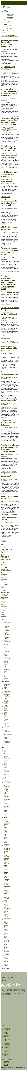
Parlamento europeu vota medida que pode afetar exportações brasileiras (9, 251)
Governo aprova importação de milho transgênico (9, 348)
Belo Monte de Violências (6, 650)
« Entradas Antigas (5, 536)
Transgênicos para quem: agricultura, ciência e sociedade (8, 148)
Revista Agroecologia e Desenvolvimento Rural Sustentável (8, 734)
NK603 (2, 595)
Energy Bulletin (6, 788)
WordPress (3, 1069)
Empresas (9, 26)
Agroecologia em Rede (7, 684)
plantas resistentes (4, 597)
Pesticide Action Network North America (6, 871)
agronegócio (3, 551)
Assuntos (6, 12)
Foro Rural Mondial (6, 802)
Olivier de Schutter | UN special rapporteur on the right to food (6, 862)
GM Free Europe (6, 812)
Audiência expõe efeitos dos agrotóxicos (10, 373)
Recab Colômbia (6, 890)
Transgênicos (10, 18)
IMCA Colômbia (6, 821)
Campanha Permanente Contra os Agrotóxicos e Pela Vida (7, 696)
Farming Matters (6, 791)
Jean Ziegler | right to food (6, 832)
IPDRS (5, 828)
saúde (6, 606)
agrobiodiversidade (7, 549)
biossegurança (5, 556)
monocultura (3, 588)
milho (5, 579)
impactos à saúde (4, 575)
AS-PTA (6, 688)
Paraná (5, 595)
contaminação (6, 559)
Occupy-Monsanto (6, 856)
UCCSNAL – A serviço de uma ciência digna (7, 945)
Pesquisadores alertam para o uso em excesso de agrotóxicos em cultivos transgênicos (10, 448)
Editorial (6, 11)
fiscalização (3, 565)
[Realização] (10, 986)
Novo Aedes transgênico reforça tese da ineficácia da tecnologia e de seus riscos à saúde (9, 201)
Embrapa (4, 562)
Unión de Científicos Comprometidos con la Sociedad (8, 955)
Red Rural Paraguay (6, 921)
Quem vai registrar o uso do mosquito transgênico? (9, 474)
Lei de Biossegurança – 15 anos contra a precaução (10, 174)
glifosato (4, 567)
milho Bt (3, 580)
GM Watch (5, 815)
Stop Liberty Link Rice (6, 939)
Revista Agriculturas (7, 728)
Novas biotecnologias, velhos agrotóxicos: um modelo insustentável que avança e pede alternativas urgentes (10, 120)
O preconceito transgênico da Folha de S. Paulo (9, 422)
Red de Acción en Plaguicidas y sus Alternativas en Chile (7, 905)
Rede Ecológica (6, 725)
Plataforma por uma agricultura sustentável (6, 878)
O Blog (5, 2)
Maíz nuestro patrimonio (6, 843)
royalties (3, 606)
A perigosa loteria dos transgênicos (9, 497)
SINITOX (6, 743)
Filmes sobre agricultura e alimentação (7, 666)
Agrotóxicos (10, 15)
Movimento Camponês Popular (6, 704)
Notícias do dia (6, 711)
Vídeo (8, 21)
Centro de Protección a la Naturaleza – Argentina (6, 773)
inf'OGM (6, 827)
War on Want (5, 966)
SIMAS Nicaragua (6, 935)
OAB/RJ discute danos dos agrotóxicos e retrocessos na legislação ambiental (10, 311)
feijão (4, 564)
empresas (14, 129)
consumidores (4, 557)
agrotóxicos (10, 49)
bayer (2, 554)
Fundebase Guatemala (6, 805)
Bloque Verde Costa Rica (5, 766)
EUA (2, 564)
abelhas (5, 547)
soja (2, 610)
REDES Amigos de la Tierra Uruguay (6, 926)
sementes (5, 608)
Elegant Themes (11, 1067)
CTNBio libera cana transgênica (9, 228)
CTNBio (9, 25)
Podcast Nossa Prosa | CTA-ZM (6, 715)
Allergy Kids (5, 632)
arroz (6, 552)
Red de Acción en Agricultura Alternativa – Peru (6, 896)
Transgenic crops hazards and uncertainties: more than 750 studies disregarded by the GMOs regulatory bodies (8, 282)
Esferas (5, 24)
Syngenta (5, 612)
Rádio (8, 22)
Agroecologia (10, 14)
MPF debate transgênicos (6, 337)
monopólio (3, 590)
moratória (2, 594)
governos (14, 98)
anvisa (3, 552)
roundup (3, 604)
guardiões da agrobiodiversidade (6, 569)
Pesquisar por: (4, 538)
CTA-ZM (6, 701)
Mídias (5, 19)
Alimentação (10, 17)
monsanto (5, 592)
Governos (9, 28)
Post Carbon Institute (6, 883)
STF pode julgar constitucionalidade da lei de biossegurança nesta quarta (10, 92)
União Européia (3, 615)
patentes (2, 597)
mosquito (6, 594)
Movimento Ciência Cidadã (6, 708)
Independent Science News (7, 824)
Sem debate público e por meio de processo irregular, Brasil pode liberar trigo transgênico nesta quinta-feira (9, 41)
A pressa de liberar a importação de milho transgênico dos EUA (9, 398)
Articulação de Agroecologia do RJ (7, 637)
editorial (16, 428)
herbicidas (4, 572)
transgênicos (4, 51)
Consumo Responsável (7, 657)
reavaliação (3, 599)
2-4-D (2, 547)
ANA (5, 687)
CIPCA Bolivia (5, 779)
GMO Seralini (5, 818)
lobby (2, 579)
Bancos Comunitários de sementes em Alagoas (7, 644)
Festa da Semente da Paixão (6, 661)
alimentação (3, 73)
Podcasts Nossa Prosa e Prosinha (6, 721)
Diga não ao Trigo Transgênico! (8, 68)
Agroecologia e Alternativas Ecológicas (7, 624)
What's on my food (6, 969)
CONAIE (6, 781)
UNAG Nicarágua (6, 951)
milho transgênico (5, 583)
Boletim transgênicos (7, 690)
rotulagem (4, 603)
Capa (5, 10)
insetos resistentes (4, 576)
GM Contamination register (7, 809)
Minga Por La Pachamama (7, 672)
